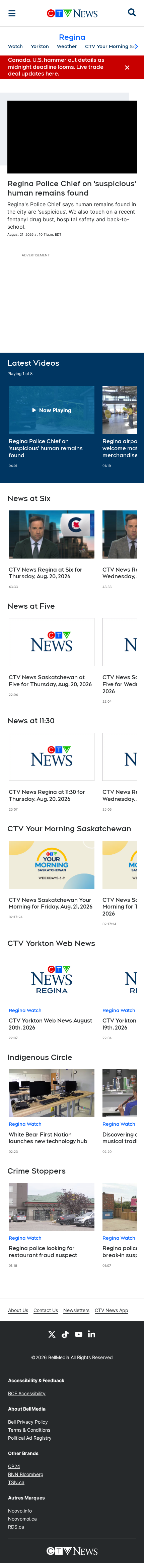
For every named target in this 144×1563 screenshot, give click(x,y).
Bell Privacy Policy (28, 1422)
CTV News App (111, 1310)
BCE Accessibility (27, 1393)
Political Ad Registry (30, 1438)
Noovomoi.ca (22, 1519)
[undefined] (51, 427)
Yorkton (40, 46)
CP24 (14, 1466)
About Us (18, 1310)
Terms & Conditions (29, 1430)
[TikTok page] (65, 1334)
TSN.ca (16, 1482)
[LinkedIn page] (92, 1334)
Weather (67, 46)
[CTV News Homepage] (72, 13)
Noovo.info (20, 1511)
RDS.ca (16, 1527)
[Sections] (12, 13)
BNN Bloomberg (26, 1474)
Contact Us (45, 1310)
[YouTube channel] (79, 1334)
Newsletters (76, 1310)
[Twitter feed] (52, 1334)
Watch (15, 46)
